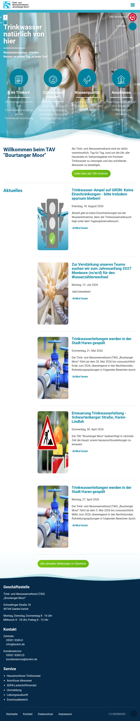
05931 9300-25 (15, 655)
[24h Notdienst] (133, 17)
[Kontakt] (133, 27)
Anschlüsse (121, 92)
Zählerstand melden (53, 94)
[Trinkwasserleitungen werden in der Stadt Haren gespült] (53, 398)
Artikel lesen (80, 228)
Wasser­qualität (87, 92)
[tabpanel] (25, 41)
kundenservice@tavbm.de (21, 659)
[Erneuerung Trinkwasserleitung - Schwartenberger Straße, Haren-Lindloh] (53, 472)
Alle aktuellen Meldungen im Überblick (63, 563)
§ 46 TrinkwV (19, 92)
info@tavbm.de (15, 644)
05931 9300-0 (14, 640)
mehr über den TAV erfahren (91, 173)
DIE (117, 714)
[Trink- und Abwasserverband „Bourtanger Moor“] (7, 5)
